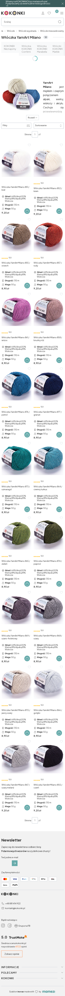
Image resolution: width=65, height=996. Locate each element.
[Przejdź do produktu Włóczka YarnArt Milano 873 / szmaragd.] (16, 459)
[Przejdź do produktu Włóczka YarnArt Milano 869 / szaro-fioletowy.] (16, 608)
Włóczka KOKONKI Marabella (42, 49)
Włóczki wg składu (27, 31)
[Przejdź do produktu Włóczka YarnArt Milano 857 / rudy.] (48, 235)
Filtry (5, 125)
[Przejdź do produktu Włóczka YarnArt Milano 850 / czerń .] (48, 757)
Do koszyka (27, 211)
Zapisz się (15, 863)
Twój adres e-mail (9, 857)
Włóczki (11, 31)
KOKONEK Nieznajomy (10, 47)
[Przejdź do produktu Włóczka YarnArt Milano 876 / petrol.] (16, 384)
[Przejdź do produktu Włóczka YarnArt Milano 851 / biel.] (16, 160)
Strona (28, 134)
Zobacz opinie (11, 953)
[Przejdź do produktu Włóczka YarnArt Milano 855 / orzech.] (16, 235)
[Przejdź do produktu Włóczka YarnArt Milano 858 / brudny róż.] (48, 310)
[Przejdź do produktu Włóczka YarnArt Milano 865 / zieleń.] (16, 533)
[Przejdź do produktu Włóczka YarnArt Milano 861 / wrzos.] (16, 310)
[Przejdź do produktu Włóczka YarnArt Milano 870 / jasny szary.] (16, 682)
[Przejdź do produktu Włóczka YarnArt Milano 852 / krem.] (48, 160)
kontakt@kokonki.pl (15, 908)
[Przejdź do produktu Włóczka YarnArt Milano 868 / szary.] (48, 608)
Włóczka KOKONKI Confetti (27, 49)
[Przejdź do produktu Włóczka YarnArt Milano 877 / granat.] (48, 384)
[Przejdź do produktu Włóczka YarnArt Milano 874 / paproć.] (48, 533)
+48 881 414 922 (13, 903)
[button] (59, 21)
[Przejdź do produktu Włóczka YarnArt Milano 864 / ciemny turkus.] (48, 459)
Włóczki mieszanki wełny (52, 31)
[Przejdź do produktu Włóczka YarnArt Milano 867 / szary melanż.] (16, 757)
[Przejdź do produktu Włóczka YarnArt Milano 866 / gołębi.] (48, 682)
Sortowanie (41, 125)
